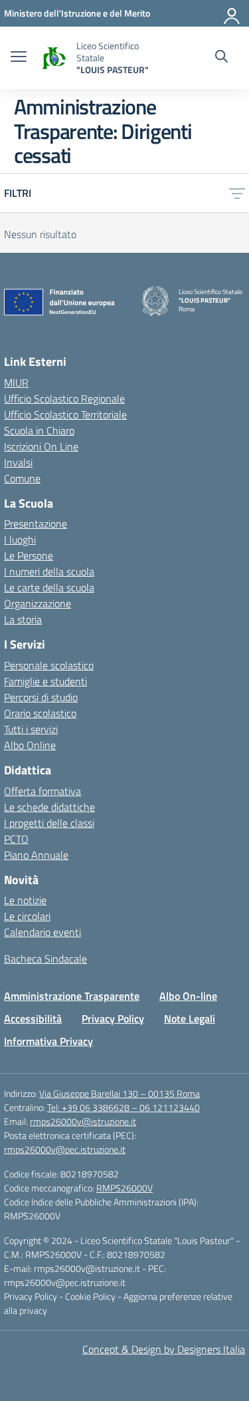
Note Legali (189, 1018)
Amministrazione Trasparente (71, 996)
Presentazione (35, 524)
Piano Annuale (36, 855)
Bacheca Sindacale (45, 959)
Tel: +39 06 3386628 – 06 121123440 (123, 1107)
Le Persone (28, 555)
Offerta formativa (42, 791)
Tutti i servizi (31, 729)
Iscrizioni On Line (41, 446)
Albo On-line (188, 996)
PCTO (16, 839)
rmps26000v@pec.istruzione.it (64, 1149)
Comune (22, 478)
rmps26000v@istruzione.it (83, 1121)
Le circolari (27, 916)
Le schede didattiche (49, 807)
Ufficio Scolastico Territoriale (65, 414)
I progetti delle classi (49, 823)
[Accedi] (232, 13)
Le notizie (25, 900)
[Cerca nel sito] (221, 58)
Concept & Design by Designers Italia (163, 1349)
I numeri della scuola (49, 571)
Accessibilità (33, 1018)
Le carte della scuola (49, 587)
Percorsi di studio (41, 697)
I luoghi (20, 539)
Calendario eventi (42, 932)
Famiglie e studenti (45, 681)
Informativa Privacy (48, 1041)
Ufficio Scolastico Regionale (64, 398)
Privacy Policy (113, 1018)
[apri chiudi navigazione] (19, 58)
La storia (23, 619)
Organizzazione (37, 603)
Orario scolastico (40, 713)
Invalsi (18, 462)
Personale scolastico (49, 665)
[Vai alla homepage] (53, 58)
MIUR (16, 382)
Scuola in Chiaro (39, 430)
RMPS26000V (124, 1188)
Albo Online (30, 745)
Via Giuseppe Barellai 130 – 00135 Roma (119, 1093)
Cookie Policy (91, 1296)
